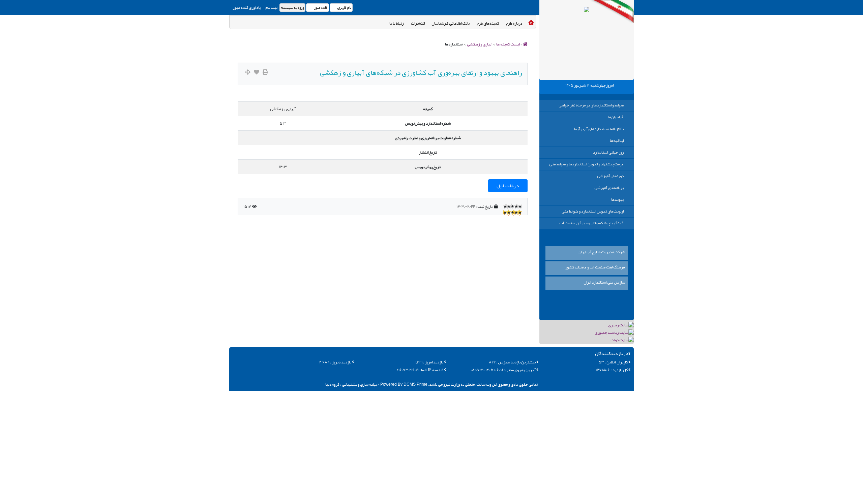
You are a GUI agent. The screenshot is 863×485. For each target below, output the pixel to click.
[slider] (512, 206)
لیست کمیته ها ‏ (508, 44)
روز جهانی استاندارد (608, 152)
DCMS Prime (403, 384)
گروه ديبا (332, 384)
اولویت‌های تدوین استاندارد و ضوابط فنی (593, 211)
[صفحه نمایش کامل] (247, 72)
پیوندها (617, 199)
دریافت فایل (508, 185)
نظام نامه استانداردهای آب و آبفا (599, 129)
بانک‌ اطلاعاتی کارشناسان (451, 23)
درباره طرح (514, 23)
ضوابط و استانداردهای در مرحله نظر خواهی (591, 105)
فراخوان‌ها (616, 117)
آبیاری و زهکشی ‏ (479, 44)
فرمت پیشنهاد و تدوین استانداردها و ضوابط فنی (586, 164)
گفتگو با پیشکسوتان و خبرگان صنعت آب (591, 223)
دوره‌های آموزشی (610, 176)
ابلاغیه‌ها (617, 140)
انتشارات (418, 23)
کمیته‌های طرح (487, 23)
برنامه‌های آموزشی (609, 188)
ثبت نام (271, 7)
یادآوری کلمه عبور (247, 7)
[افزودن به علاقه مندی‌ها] (256, 72)
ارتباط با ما (396, 23)
